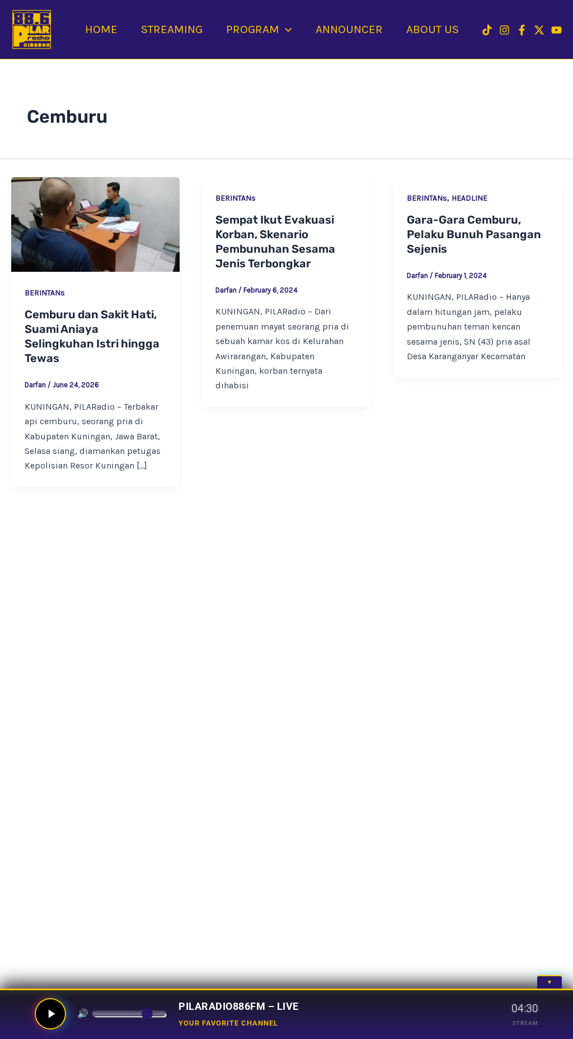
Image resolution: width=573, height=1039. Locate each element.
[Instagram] (504, 30)
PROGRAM (252, 29)
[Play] (50, 1013)
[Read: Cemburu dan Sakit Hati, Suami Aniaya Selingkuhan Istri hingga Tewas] (95, 224)
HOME (101, 29)
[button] (285, 29)
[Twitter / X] (539, 30)
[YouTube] (556, 30)
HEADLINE (469, 198)
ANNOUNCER (349, 29)
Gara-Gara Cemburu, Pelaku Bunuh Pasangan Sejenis (474, 234)
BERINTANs (45, 293)
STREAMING (172, 29)
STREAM (525, 1023)
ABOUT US (432, 29)
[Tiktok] (487, 30)
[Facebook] (521, 30)
